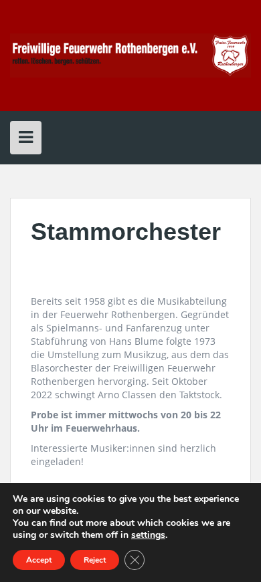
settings (148, 535)
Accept (39, 560)
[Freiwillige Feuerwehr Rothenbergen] (130, 54)
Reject (95, 560)
